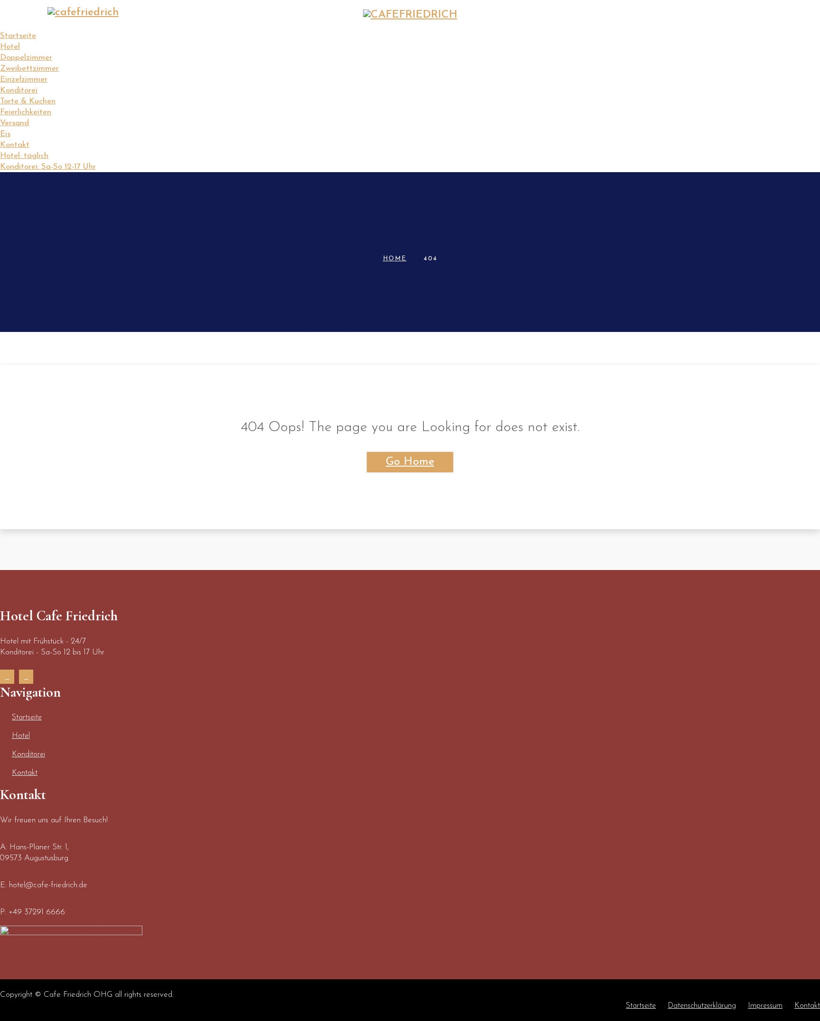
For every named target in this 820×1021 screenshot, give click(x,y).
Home (395, 259)
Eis (5, 134)
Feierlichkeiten (25, 112)
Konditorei (682, 41)
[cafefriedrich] (83, 12)
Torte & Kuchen (28, 101)
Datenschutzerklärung (702, 1006)
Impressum (765, 1006)
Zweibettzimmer (29, 68)
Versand (14, 123)
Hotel (623, 41)
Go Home (410, 462)
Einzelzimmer (23, 79)
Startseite (574, 41)
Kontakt (746, 41)
